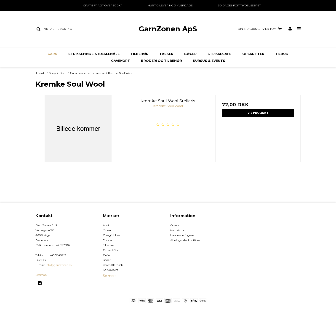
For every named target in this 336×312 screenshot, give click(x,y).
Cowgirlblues (111, 235)
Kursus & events (209, 61)
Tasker (166, 54)
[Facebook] (41, 283)
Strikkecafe (219, 54)
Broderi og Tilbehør (161, 61)
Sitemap (41, 274)
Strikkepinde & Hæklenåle (94, 54)
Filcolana (109, 245)
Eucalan (108, 240)
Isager (107, 260)
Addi (106, 225)
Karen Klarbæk (113, 265)
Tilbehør (139, 54)
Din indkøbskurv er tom (257, 28)
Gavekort (120, 61)
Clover (107, 230)
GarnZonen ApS (168, 29)
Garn (52, 54)
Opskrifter (253, 54)
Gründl (107, 255)
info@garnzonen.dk (59, 265)
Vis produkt (258, 113)
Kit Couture (110, 269)
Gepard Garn (111, 250)
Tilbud (281, 54)
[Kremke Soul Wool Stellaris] (78, 138)
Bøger (190, 54)
